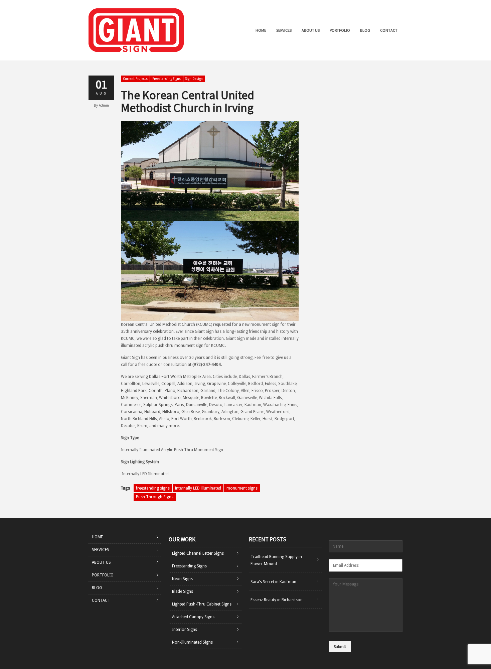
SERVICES (284, 30)
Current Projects (135, 79)
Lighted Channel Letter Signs (198, 553)
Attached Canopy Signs (193, 617)
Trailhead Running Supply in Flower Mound (276, 560)
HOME (261, 30)
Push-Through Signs (154, 497)
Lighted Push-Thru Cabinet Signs (201, 604)
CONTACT (388, 30)
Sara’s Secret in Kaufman (273, 581)
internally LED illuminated (198, 488)
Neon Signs (182, 578)
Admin (104, 105)
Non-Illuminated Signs (192, 642)
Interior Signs (184, 629)
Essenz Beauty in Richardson (277, 599)
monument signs (242, 488)
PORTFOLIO (340, 30)
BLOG (365, 30)
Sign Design (194, 79)
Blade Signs (182, 591)
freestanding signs (153, 488)
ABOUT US (311, 30)
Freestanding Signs (166, 79)
